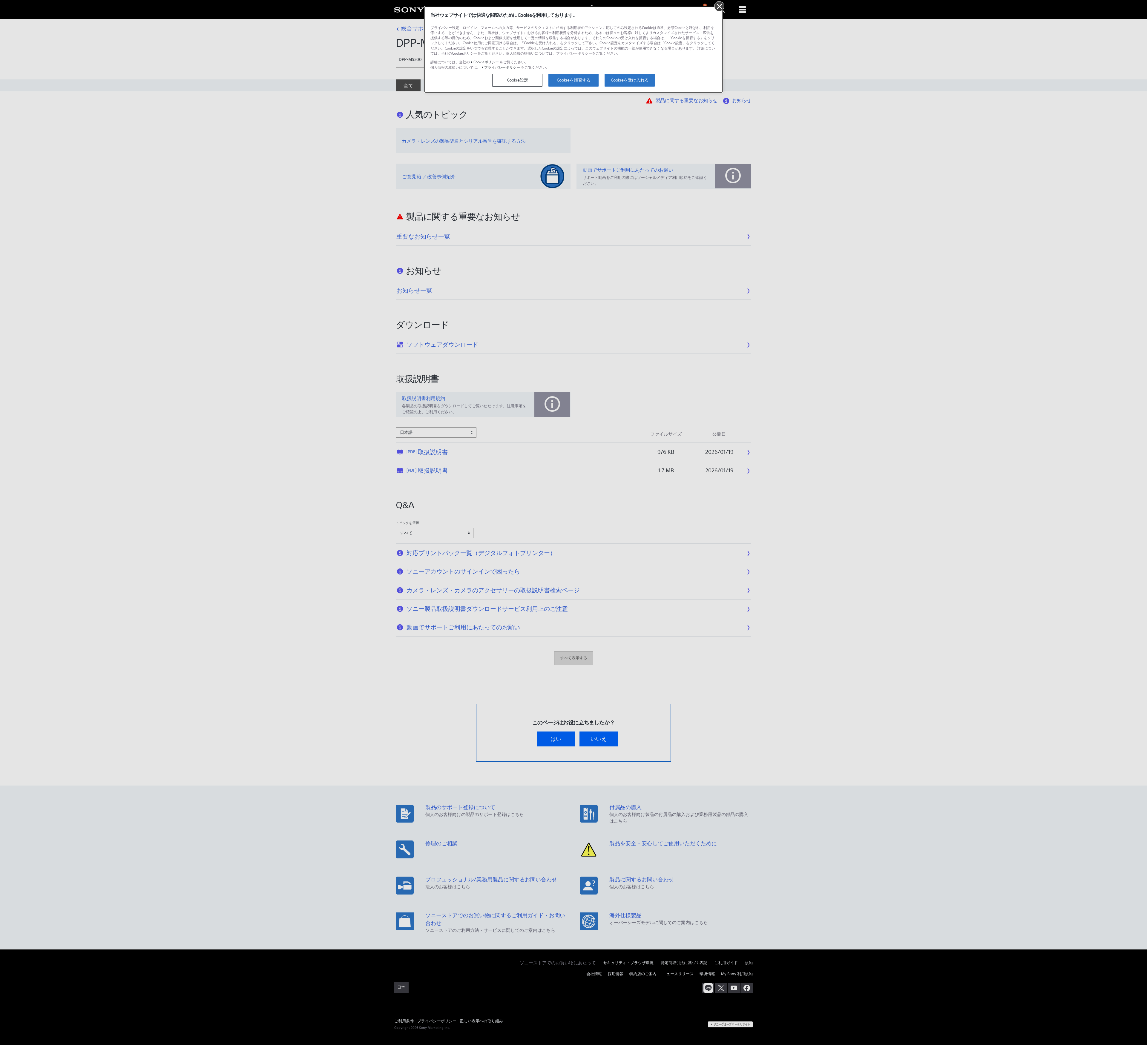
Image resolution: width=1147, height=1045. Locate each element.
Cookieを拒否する (574, 80)
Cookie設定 (517, 80)
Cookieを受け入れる (630, 80)
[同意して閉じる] (719, 6)
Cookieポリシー (486, 61)
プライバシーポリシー (502, 67)
